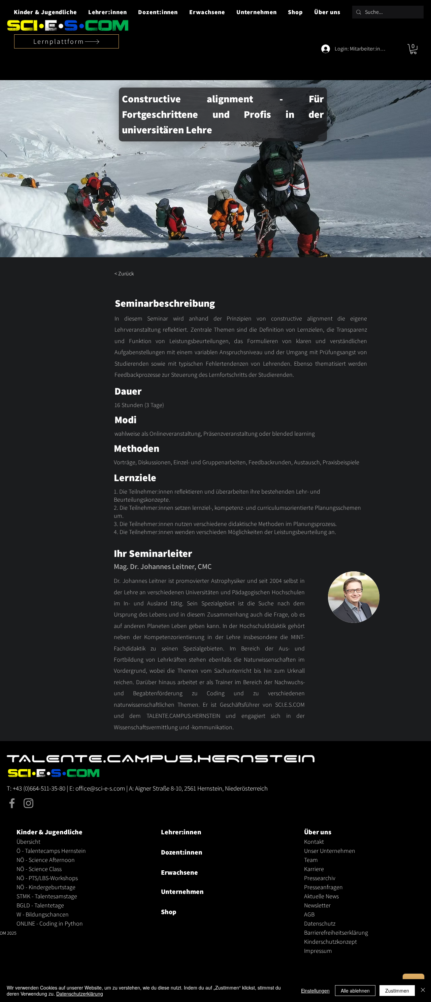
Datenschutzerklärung (79, 993)
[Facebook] (12, 803)
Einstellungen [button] (315, 990)
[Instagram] (28, 803)
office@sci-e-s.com (100, 788)
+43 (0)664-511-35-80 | (41, 788)
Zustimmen (397, 990)
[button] (45, 12)
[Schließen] (423, 990)
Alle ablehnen (355, 990)
